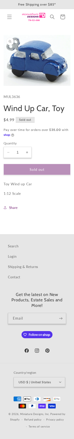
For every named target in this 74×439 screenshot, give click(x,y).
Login (12, 256)
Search (13, 246)
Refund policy (33, 419)
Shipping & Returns (23, 267)
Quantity (10, 143)
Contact (14, 277)
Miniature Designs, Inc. (35, 414)
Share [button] (13, 208)
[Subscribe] (60, 318)
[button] (9, 17)
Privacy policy (55, 419)
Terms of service (39, 426)
